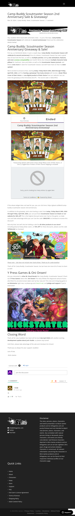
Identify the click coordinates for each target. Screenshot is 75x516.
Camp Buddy (22, 20)
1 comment (49, 20)
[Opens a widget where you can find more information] (66, 512)
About (11, 474)
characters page (45, 461)
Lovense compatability (21, 60)
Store (10, 483)
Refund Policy (55, 511)
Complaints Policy (42, 513)
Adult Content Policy (15, 502)
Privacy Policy (29, 511)
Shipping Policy (14, 498)
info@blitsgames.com (16, 428)
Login (27, 365)
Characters (12, 477)
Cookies (38, 511)
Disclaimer (45, 511)
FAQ (10, 489)
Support (11, 486)
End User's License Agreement (19, 492)
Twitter (11, 430)
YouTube (12, 432)
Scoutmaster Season (37, 20)
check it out (39, 283)
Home (11, 471)
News (28, 20)
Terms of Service (14, 496)
